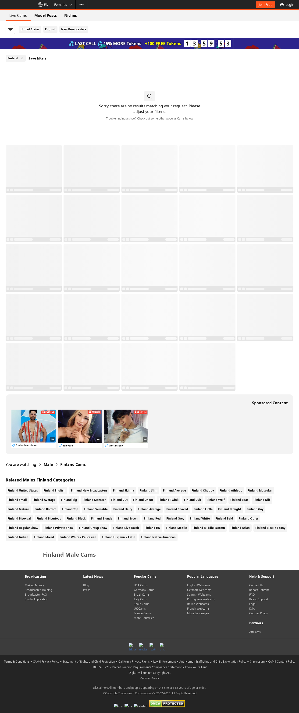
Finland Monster (94, 500)
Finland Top (70, 509)
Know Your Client (196, 667)
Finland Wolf (216, 500)
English (50, 29)
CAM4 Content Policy (281, 662)
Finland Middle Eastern (208, 528)
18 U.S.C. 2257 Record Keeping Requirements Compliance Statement (137, 667)
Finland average (149, 509)
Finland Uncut (143, 500)
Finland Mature (18, 509)
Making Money (34, 585)
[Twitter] (153, 646)
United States (30, 29)
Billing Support (258, 599)
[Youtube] (163, 646)
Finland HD (152, 528)
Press (86, 590)
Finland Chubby (203, 490)
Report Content (259, 590)
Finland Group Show (93, 528)
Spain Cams (141, 604)
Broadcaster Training (38, 590)
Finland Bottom (45, 509)
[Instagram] (143, 646)
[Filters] (10, 29)
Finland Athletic (231, 490)
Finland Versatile (96, 509)
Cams (73, 464)
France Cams (142, 613)
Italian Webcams (198, 604)
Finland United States (22, 490)
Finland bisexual (19, 518)
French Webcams (198, 609)
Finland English (54, 490)
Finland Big (69, 500)
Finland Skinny (123, 490)
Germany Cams (144, 590)
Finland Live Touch (126, 528)
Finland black (76, 518)
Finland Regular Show (22, 528)
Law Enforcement (164, 662)
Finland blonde (101, 518)
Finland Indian (17, 537)
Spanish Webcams (199, 595)
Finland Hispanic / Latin (118, 537)
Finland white (200, 518)
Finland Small (17, 500)
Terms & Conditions (16, 662)
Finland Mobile (176, 528)
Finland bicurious (48, 518)
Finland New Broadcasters (89, 490)
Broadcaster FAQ (36, 595)
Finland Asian (240, 528)
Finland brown (128, 518)
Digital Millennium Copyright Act (150, 673)
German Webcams (199, 590)
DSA (252, 609)
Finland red (152, 518)
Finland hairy (122, 509)
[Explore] (81, 4)
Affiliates (255, 632)
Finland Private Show (58, 528)
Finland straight (229, 509)
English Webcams (198, 585)
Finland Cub (192, 500)
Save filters (37, 58)
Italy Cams (141, 599)
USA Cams (141, 585)
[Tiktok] (132, 646)
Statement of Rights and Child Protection (89, 662)
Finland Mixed (44, 537)
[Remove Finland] (22, 58)
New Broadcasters (73, 29)
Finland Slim (148, 490)
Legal (252, 604)
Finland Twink (168, 500)
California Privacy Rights (134, 662)
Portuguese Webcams (201, 599)
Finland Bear (239, 500)
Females (60, 4)
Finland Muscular (260, 490)
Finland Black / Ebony (270, 528)
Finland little (203, 509)
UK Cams (140, 609)
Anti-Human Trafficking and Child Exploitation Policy (212, 662)
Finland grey (175, 518)
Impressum (257, 662)
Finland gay (255, 509)
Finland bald (224, 518)
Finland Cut (119, 500)
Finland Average (174, 490)
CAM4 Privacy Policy (46, 662)
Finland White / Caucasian (78, 537)
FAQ (252, 595)
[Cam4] (17, 4)
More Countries (144, 618)
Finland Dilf (262, 500)
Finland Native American (158, 537)
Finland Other (248, 518)
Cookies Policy (258, 613)
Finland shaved (177, 509)
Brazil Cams (142, 595)
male (48, 464)
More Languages (198, 613)
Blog (86, 585)
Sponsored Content (270, 402)
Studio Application (36, 599)
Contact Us (256, 585)
